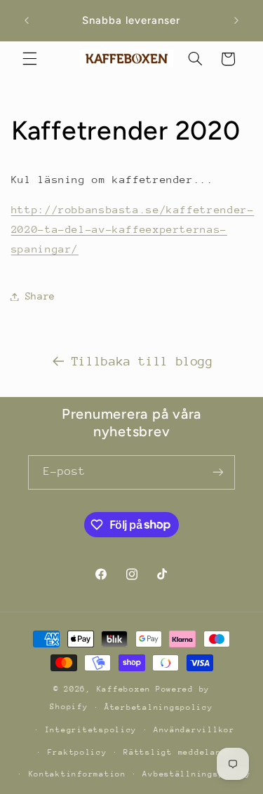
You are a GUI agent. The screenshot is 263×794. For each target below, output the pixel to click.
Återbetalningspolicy (158, 707)
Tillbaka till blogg (142, 361)
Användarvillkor (194, 729)
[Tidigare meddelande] (26, 20)
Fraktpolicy (77, 752)
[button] (29, 59)
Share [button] (40, 296)
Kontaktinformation (77, 774)
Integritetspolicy (91, 729)
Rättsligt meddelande (177, 752)
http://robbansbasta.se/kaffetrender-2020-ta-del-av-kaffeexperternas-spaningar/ (133, 229)
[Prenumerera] (218, 472)
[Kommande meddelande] (236, 20)
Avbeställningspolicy (196, 774)
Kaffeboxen (124, 689)
